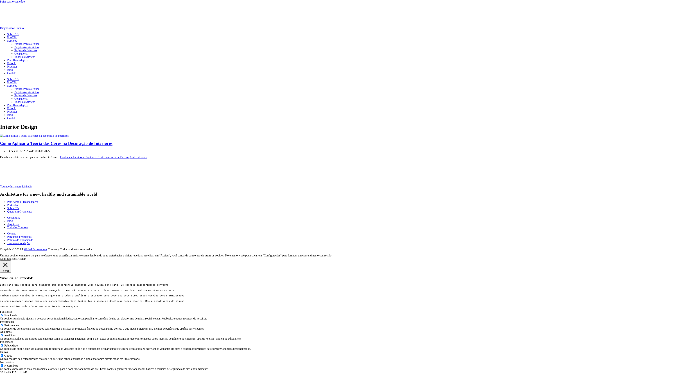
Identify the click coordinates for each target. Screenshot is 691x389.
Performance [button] (7, 321)
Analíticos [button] (6, 331)
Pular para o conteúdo (12, 1)
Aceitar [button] (21, 258)
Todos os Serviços (24, 56)
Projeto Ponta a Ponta (26, 43)
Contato (11, 73)
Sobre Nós (13, 34)
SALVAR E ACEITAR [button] (13, 372)
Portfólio (12, 37)
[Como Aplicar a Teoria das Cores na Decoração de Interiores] (34, 135)
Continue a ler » (103, 157)
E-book (11, 63)
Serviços (12, 40)
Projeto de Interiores (25, 50)
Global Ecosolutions (35, 249)
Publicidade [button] (6, 341)
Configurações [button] (8, 258)
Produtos (12, 66)
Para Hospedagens (17, 60)
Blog (10, 69)
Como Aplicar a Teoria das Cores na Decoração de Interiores (56, 143)
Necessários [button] (6, 362)
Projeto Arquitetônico (26, 47)
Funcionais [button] (6, 311)
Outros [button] (4, 352)
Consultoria (21, 53)
